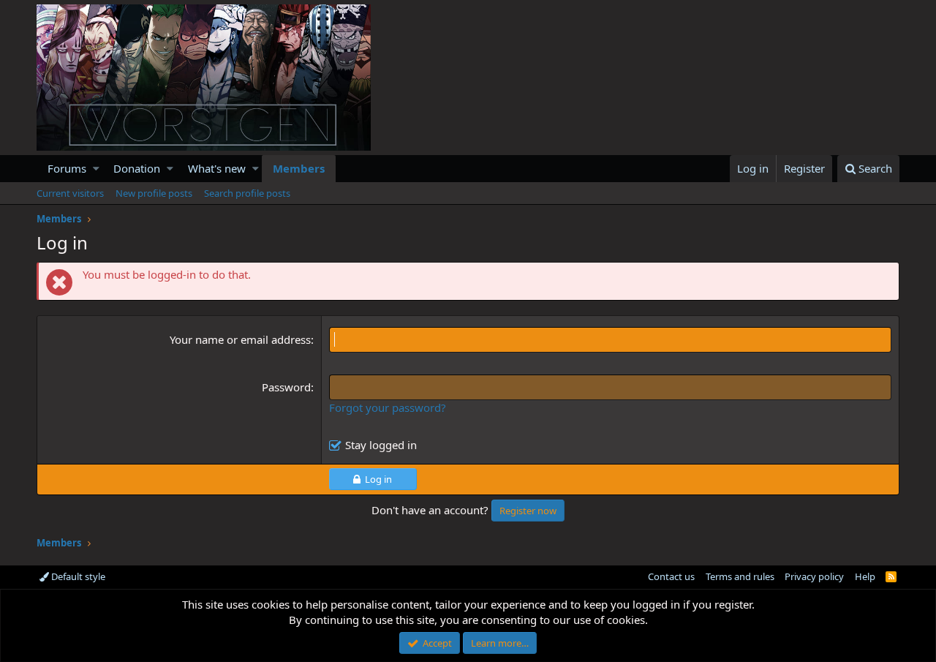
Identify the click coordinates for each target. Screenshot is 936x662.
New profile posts (154, 193)
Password (286, 387)
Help (865, 576)
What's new (217, 168)
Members (299, 168)
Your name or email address (240, 339)
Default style (77, 576)
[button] (96, 168)
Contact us (671, 576)
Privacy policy (814, 576)
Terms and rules (740, 576)
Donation (136, 168)
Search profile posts (247, 193)
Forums (67, 168)
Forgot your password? (387, 407)
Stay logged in (381, 444)
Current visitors (70, 193)
